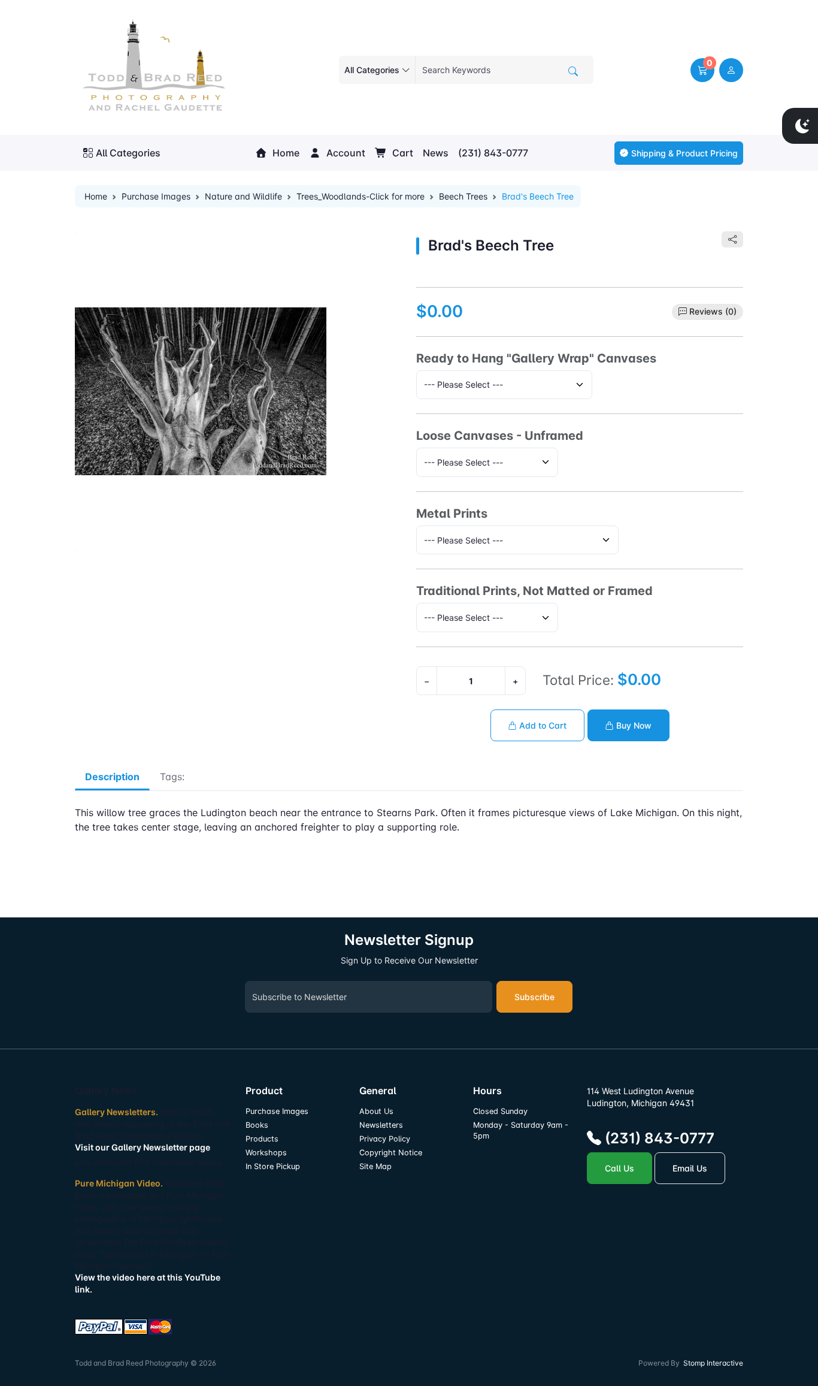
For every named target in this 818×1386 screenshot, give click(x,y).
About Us (376, 1111)
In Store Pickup (273, 1166)
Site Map (375, 1166)
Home (284, 153)
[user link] (731, 70)
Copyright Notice (390, 1152)
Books (257, 1125)
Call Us (619, 1168)
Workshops (266, 1152)
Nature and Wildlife (243, 196)
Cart (401, 153)
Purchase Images (156, 196)
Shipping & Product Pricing (684, 153)
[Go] (573, 71)
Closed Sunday (500, 1111)
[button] (702, 70)
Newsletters (381, 1125)
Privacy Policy (384, 1138)
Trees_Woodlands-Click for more (360, 196)
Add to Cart (541, 725)
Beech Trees (463, 196)
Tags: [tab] (172, 777)
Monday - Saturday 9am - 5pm (520, 1130)
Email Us (689, 1168)
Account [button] (344, 153)
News (436, 153)
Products (262, 1138)
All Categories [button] (128, 153)
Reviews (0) (713, 311)
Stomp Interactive (713, 1362)
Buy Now (633, 725)
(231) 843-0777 (493, 153)
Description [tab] (112, 777)
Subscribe (534, 997)
